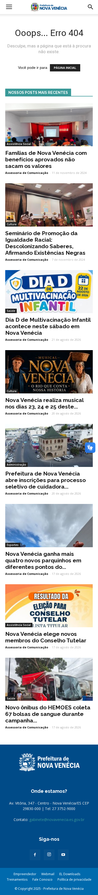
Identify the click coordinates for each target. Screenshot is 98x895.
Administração (16, 464)
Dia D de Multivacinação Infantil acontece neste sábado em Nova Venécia (47, 326)
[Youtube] (63, 855)
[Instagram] (49, 855)
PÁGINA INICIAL (65, 67)
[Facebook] (35, 855)
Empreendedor (25, 874)
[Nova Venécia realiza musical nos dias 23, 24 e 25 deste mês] (49, 371)
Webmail (47, 874)
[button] (90, 7)
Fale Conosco (42, 879)
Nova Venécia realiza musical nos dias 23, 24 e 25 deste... (44, 403)
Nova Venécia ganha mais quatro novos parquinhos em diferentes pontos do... (43, 560)
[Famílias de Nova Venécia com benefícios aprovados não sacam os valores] (49, 124)
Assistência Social (19, 144)
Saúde (11, 311)
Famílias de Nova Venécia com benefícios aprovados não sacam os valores (46, 159)
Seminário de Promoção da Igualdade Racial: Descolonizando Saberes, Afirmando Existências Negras (45, 243)
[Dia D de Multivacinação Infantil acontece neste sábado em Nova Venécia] (49, 291)
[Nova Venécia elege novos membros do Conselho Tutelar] (49, 605)
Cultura (11, 224)
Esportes (13, 545)
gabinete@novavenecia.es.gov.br (56, 819)
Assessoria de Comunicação (26, 173)
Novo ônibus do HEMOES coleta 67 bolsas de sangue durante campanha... (47, 714)
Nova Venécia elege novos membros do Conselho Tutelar (45, 637)
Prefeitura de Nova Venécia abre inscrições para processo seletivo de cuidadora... (45, 480)
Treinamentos (17, 879)
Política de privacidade (74, 879)
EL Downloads (69, 874)
